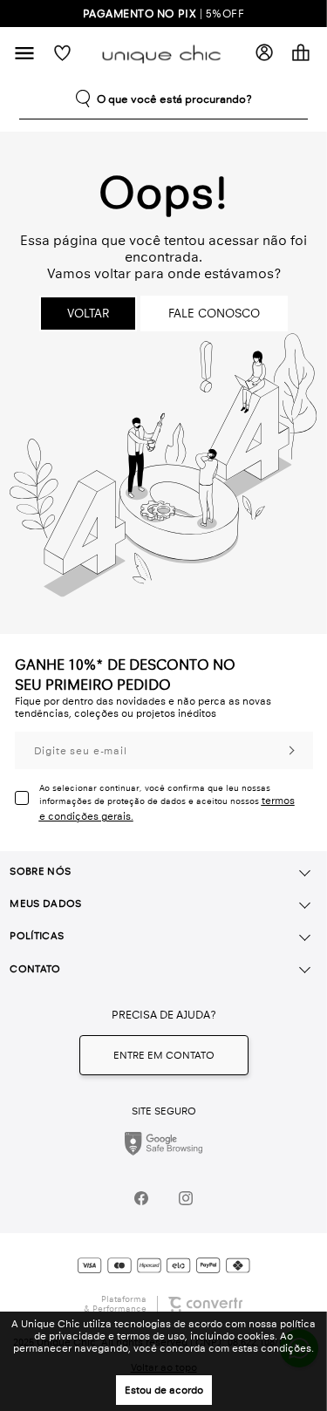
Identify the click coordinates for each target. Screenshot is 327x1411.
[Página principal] (164, 53)
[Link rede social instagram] (186, 1198)
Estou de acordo (164, 1390)
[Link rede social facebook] (142, 1198)
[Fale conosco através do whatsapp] (164, 1055)
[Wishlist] (62, 53)
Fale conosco (214, 313)
